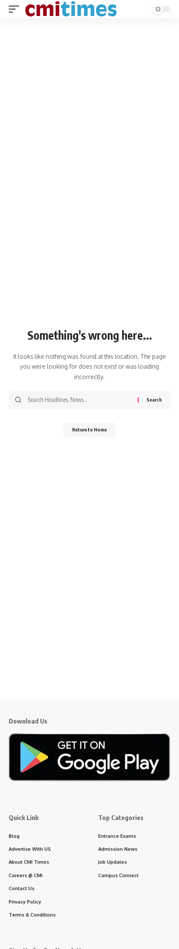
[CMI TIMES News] (70, 9)
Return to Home (89, 429)
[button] (16, 9)
